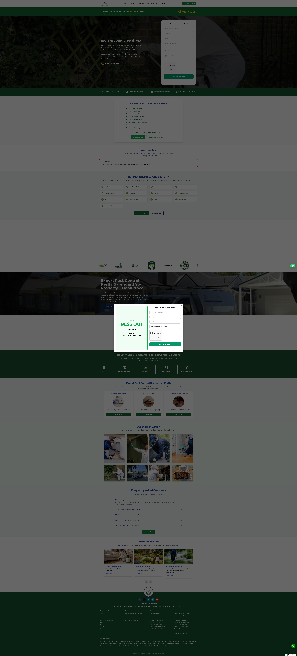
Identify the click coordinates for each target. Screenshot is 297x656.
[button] (292, 265)
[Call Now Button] (293, 646)
